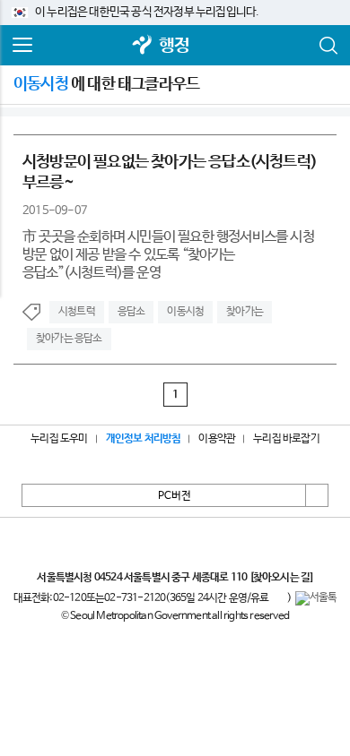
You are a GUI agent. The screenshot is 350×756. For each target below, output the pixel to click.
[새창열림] (142, 46)
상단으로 (316, 495)
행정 (174, 46)
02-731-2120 (134, 598)
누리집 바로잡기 (286, 439)
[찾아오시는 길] (281, 577)
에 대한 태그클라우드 (106, 84)
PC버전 (174, 496)
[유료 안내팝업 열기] (278, 598)
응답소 (131, 311)
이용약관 (216, 439)
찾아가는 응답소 (69, 338)
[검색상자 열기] (327, 45)
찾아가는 (244, 311)
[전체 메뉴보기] (22, 45)
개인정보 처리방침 (143, 439)
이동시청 (185, 311)
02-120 (69, 598)
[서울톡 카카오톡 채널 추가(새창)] (316, 598)
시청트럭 (76, 311)
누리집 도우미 (59, 439)
